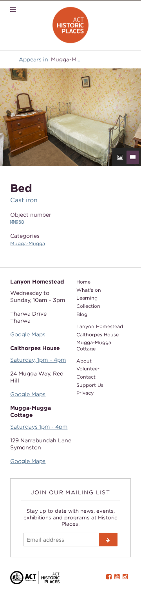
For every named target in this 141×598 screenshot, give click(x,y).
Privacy (85, 393)
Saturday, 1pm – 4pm (38, 359)
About (84, 361)
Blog (81, 314)
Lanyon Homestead (99, 326)
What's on (88, 290)
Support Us (89, 385)
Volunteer (87, 369)
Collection (88, 306)
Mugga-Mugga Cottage (93, 345)
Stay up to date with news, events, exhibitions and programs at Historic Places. (71, 517)
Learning (87, 298)
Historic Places (70, 25)
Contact (86, 377)
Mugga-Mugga (70, 59)
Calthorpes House (97, 335)
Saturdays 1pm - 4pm (38, 426)
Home (83, 282)
